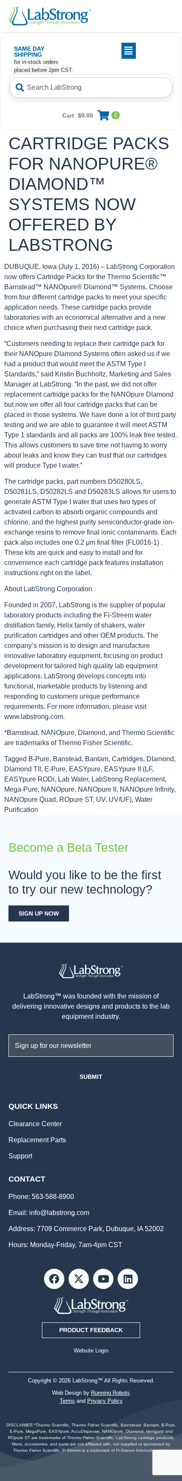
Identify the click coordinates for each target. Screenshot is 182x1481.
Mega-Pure (21, 789)
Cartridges (127, 758)
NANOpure (57, 789)
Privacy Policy (105, 1401)
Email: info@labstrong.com (48, 1212)
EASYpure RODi (29, 779)
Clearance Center (35, 1123)
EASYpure (85, 769)
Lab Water (73, 779)
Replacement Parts (37, 1140)
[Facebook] (54, 1279)
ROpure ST (76, 799)
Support (20, 1156)
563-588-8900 (52, 1196)
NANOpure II (97, 789)
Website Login (91, 1350)
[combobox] (91, 87)
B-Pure (39, 758)
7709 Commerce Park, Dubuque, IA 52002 (100, 1228)
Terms (67, 1401)
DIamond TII (22, 769)
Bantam (96, 758)
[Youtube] (103, 1279)
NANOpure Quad (30, 799)
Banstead (67, 758)
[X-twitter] (79, 1279)
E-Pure (55, 769)
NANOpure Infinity (147, 789)
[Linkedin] (128, 1279)
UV (100, 799)
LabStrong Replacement (128, 779)
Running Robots (110, 1393)
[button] (107, 50)
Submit (91, 1076)
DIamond (160, 758)
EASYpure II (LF (128, 769)
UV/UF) (120, 799)
